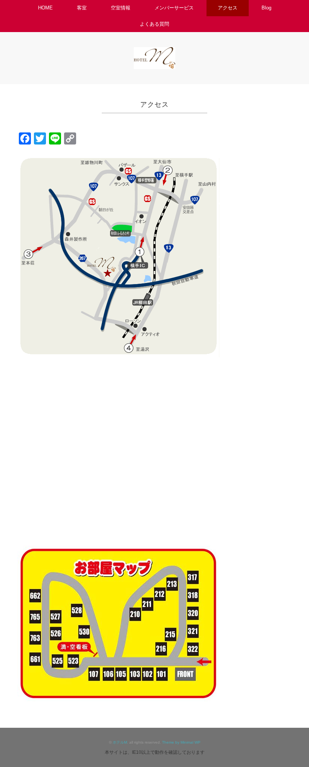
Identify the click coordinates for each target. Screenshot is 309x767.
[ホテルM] (154, 52)
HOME (45, 8)
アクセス (227, 8)
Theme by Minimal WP (181, 742)
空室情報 (120, 8)
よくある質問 (154, 24)
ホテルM (120, 742)
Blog (266, 8)
